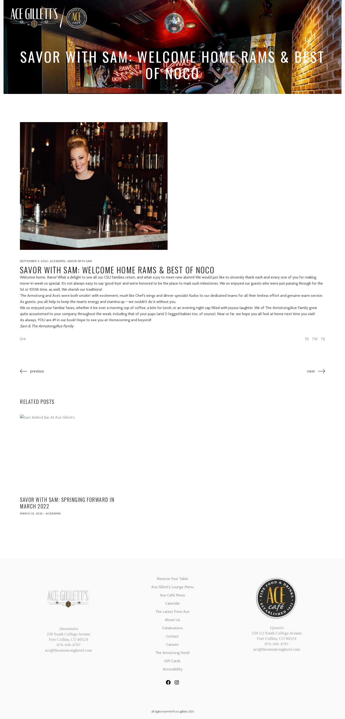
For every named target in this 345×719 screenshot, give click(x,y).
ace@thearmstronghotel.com (68, 650)
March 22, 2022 (31, 513)
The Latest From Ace (172, 611)
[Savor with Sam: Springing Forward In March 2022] (68, 453)
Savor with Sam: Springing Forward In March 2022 (67, 503)
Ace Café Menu (172, 595)
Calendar (172, 603)
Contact (172, 636)
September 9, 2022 (34, 261)
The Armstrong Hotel (172, 652)
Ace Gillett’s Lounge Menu (172, 587)
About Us (172, 620)
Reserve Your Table (172, 578)
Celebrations (172, 628)
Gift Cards (172, 661)
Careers (172, 644)
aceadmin (57, 261)
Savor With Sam (79, 261)
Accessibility (172, 669)
